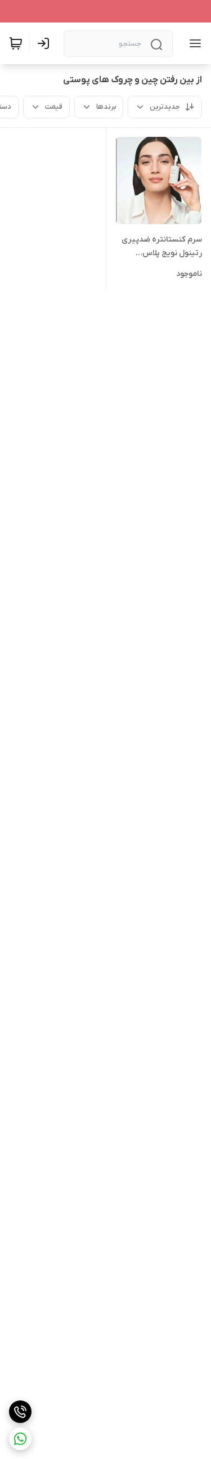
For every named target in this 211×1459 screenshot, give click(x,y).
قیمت (53, 106)
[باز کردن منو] (193, 43)
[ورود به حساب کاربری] (46, 43)
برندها (106, 106)
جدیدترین (165, 106)
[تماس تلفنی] (20, 1411)
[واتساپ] (20, 1438)
